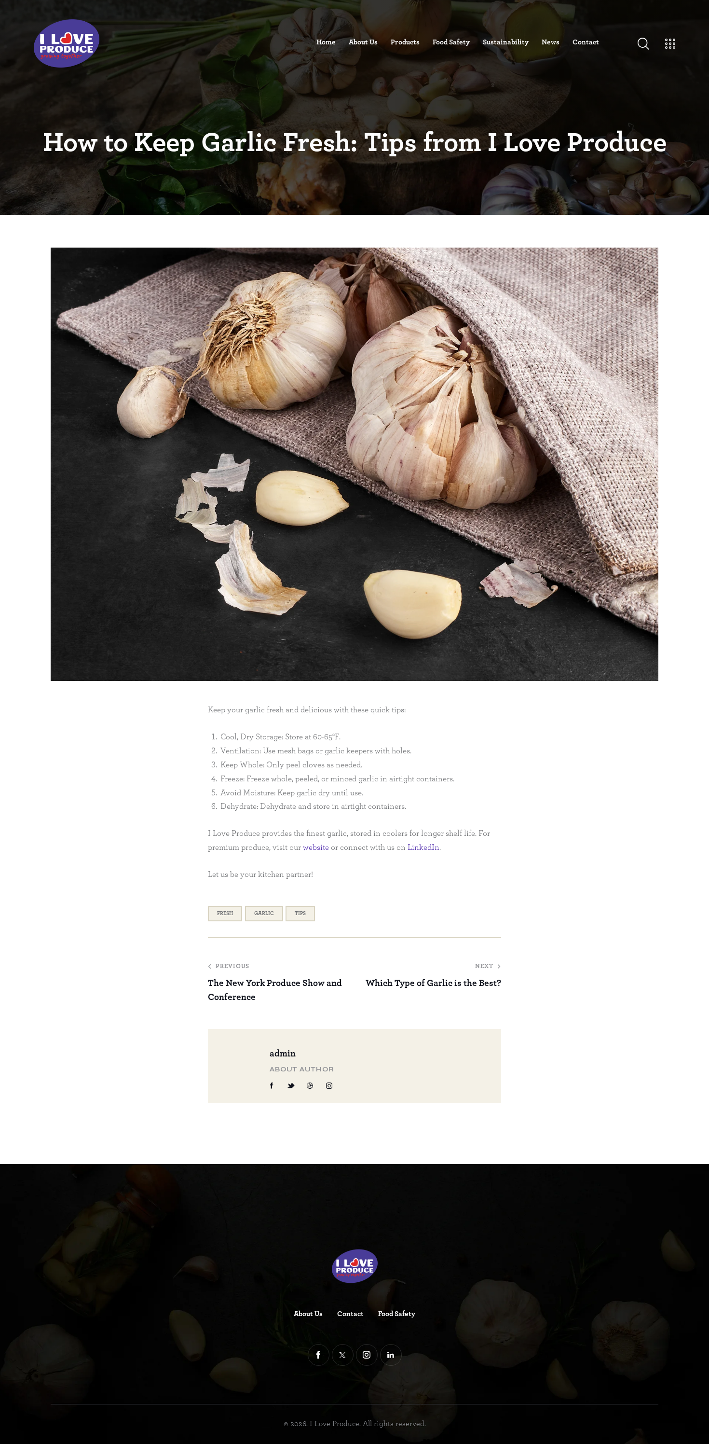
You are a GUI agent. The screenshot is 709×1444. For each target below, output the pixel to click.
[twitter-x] (343, 1355)
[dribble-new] (310, 1086)
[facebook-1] (272, 1086)
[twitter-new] (291, 1086)
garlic (264, 913)
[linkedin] (391, 1355)
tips (300, 913)
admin (283, 1053)
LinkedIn (423, 847)
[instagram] (329, 1086)
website (316, 847)
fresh (225, 913)
